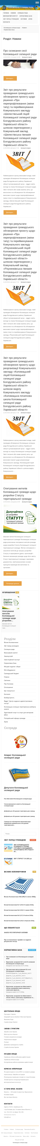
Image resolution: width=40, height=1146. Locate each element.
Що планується (9, 691)
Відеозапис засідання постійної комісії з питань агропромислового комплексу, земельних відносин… (18, 988)
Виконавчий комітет (10, 16)
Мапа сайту (26, 1136)
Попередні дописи (12, 583)
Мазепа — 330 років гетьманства (13, 1136)
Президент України (10, 1014)
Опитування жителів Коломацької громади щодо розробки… (9, 616)
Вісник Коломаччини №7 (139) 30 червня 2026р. (19, 905)
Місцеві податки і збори (12, 666)
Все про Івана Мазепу (10, 1097)
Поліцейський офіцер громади (14, 718)
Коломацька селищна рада (12, 27)
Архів (30, 19)
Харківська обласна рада (11, 1059)
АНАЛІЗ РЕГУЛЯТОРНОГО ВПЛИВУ (16, 932)
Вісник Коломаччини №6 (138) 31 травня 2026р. (19, 910)
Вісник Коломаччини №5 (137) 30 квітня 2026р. (18, 915)
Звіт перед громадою (11, 19)
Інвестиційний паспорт (12, 660)
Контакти (6, 22)
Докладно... (10, 78)
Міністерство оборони (10, 1034)
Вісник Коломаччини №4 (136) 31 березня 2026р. (19, 921)
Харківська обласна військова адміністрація (17, 1057)
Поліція (6, 1042)
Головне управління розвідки (13, 1037)
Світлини (23, 19)
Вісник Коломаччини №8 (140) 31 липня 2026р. (20, 897)
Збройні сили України (10, 1032)
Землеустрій (8, 656)
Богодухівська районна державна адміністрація (18, 1062)
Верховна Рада (8, 1019)
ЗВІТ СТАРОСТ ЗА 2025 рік (23, 858)
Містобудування (9, 670)
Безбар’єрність (9, 698)
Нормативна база (26, 16)
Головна (6, 13)
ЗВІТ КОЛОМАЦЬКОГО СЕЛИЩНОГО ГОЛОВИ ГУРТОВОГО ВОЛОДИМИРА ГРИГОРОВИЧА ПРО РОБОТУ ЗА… (24, 848)
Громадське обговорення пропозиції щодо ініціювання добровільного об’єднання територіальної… (17, 823)
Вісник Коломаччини (11, 642)
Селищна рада (22, 13)
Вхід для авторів (19, 1139)
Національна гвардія (10, 1039)
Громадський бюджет (11, 673)
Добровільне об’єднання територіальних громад (19, 811)
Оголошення (8, 687)
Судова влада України (10, 1022)
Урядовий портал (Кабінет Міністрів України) (17, 1017)
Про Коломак (8, 684)
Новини (13, 13)
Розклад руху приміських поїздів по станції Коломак (19, 1077)
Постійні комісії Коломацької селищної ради (18, 799)
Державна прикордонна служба (13, 1045)
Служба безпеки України (11, 1047)
